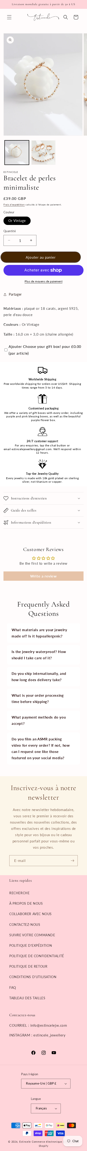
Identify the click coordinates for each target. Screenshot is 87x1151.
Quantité (9, 231)
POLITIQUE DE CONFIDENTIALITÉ (36, 956)
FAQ (12, 987)
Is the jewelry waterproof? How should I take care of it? (39, 655)
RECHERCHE (19, 893)
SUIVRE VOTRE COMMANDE (32, 935)
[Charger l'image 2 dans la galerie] (43, 152)
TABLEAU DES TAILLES (27, 998)
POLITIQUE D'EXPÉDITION (30, 945)
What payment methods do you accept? (39, 720)
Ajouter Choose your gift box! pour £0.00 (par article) (45, 349)
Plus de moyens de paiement (43, 281)
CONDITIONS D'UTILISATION (32, 977)
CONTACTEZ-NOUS (24, 925)
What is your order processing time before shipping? (38, 698)
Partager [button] (15, 294)
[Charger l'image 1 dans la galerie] (17, 152)
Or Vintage (17, 221)
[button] (9, 17)
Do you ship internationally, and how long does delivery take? (39, 676)
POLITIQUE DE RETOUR (28, 966)
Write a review (43, 576)
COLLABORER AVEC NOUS (30, 914)
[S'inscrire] (72, 860)
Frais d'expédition (14, 204)
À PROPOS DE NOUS (26, 903)
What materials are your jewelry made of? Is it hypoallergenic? (39, 633)
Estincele (25, 1141)
